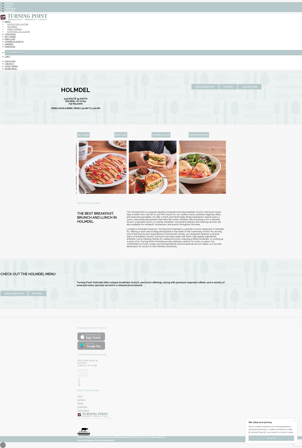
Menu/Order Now (205, 87)
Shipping (90, 440)
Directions (121, 135)
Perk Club (10, 39)
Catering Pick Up (161, 135)
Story (80, 396)
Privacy (98, 440)
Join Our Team (249, 87)
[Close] (294, 420)
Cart (7, 57)
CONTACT (8, 6)
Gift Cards (10, 37)
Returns (80, 440)
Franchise (10, 47)
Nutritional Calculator (18, 32)
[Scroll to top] (3, 445)
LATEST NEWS (10, 8)
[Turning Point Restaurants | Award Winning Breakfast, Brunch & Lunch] (151, 16)
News (80, 403)
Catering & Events (14, 42)
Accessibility (108, 440)
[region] (271, 430)
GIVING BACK (10, 11)
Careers (9, 44)
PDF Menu (228, 87)
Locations (10, 34)
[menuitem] (153, 3)
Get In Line (83, 135)
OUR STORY (9, 3)
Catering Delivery (198, 135)
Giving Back (83, 410)
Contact (81, 400)
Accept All (271, 438)
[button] (79, 380)
